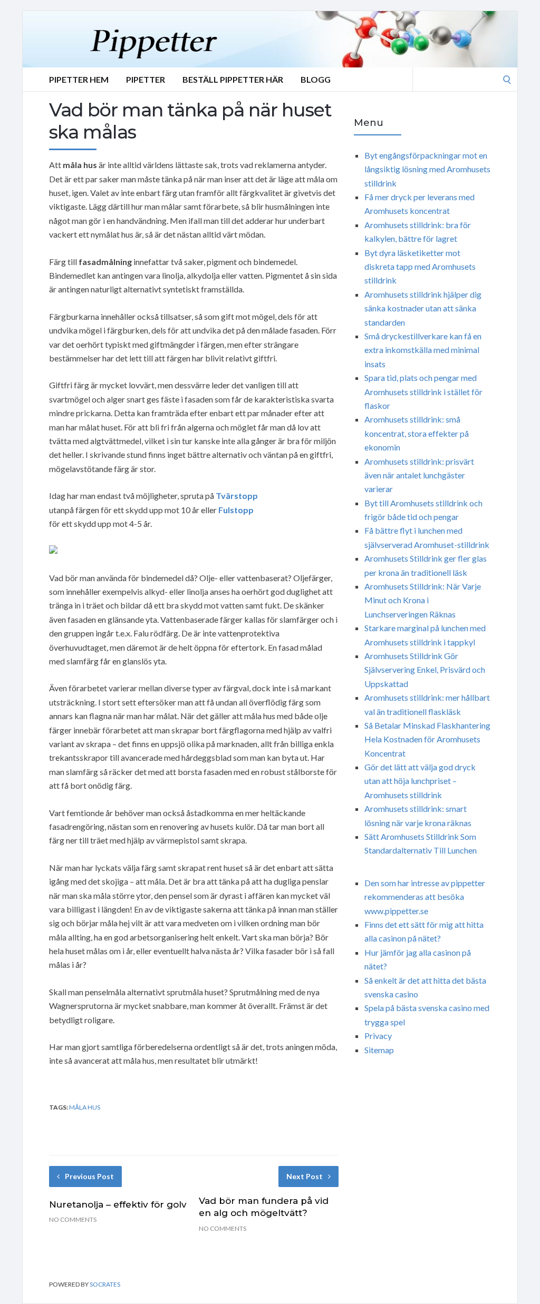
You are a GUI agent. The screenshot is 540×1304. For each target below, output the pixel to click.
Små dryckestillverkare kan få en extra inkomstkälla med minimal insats (422, 350)
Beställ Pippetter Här (232, 79)
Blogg (316, 79)
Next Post (304, 1176)
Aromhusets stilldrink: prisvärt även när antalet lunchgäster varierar (419, 475)
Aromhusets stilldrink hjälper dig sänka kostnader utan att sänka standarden (422, 308)
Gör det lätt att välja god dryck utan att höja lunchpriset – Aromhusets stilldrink (420, 781)
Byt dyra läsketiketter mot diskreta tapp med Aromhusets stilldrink (420, 267)
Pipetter (145, 79)
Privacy (378, 1036)
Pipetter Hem (79, 79)
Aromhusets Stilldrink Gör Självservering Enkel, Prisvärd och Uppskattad (424, 670)
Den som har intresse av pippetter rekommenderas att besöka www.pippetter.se (424, 897)
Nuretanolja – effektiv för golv (118, 1204)
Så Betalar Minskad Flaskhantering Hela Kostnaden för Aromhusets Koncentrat (427, 739)
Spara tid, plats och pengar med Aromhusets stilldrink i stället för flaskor (423, 391)
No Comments (73, 1219)
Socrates (105, 1284)
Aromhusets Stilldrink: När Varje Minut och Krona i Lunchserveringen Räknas (422, 600)
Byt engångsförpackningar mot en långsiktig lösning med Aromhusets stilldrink (427, 169)
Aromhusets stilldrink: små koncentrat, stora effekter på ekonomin (416, 433)
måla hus (84, 1107)
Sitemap (379, 1050)
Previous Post (89, 1176)
